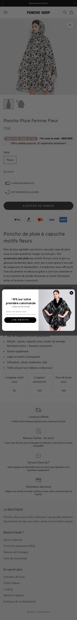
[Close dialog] (71, 293)
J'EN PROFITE (20, 319)
